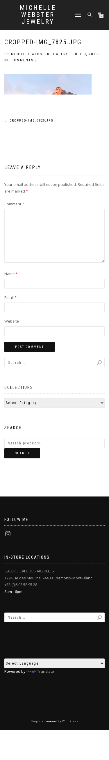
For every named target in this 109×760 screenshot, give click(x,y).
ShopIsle (37, 721)
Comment (14, 204)
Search (22, 453)
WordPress (69, 721)
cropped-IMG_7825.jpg (43, 42)
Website (11, 321)
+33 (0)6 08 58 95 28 (20, 584)
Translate (45, 671)
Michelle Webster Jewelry (38, 14)
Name (11, 273)
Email (10, 297)
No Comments (18, 60)
